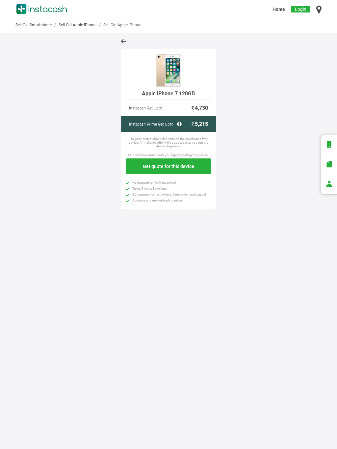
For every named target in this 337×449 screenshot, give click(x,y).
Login (300, 9)
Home (278, 9)
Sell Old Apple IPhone (77, 25)
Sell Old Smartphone (33, 25)
